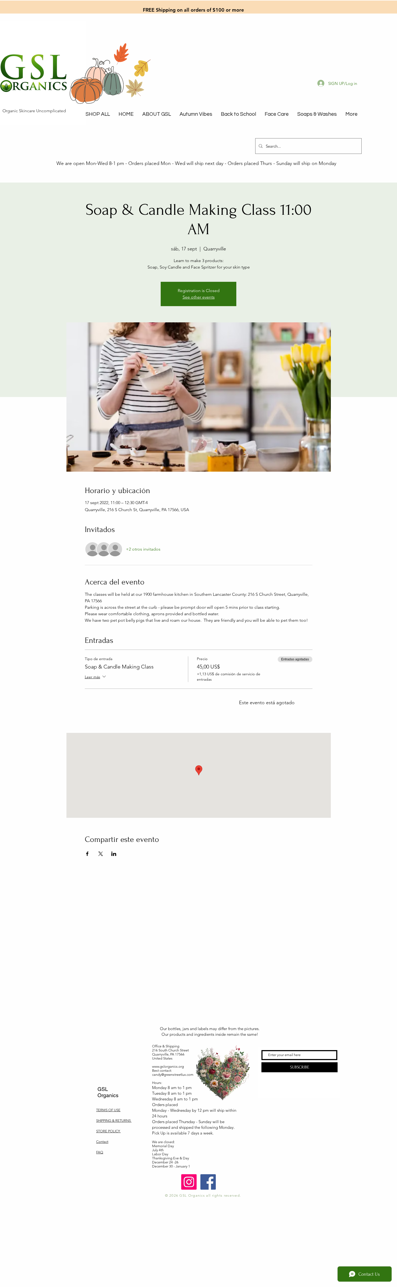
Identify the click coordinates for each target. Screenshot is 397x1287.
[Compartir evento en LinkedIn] (113, 854)
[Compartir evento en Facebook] (87, 854)
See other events (199, 297)
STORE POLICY (108, 1131)
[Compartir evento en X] (100, 854)
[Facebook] (208, 1182)
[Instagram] (189, 1182)
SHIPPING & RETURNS (114, 1121)
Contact (102, 1142)
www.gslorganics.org (168, 1066)
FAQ (99, 1152)
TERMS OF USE (108, 1110)
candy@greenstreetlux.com (172, 1075)
